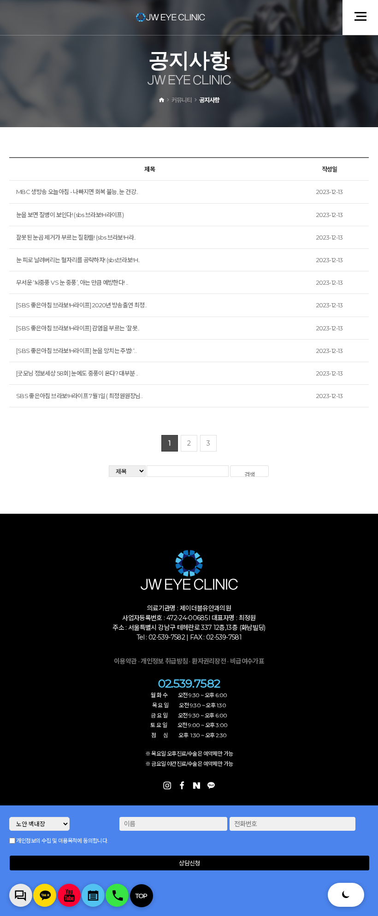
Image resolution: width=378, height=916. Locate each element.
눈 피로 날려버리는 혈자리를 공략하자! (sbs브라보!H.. (78, 260)
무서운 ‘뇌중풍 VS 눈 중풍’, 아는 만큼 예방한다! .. (72, 282)
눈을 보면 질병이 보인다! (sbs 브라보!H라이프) (70, 214)
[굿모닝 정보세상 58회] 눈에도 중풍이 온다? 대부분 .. (77, 373)
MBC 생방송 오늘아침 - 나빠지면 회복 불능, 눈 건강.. (77, 191)
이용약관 (125, 661)
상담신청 (189, 863)
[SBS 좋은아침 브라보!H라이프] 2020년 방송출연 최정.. (81, 305)
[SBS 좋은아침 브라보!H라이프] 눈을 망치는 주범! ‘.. (76, 350)
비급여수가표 (247, 661)
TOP (142, 895)
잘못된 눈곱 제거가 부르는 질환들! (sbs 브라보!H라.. (76, 237)
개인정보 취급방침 (164, 661)
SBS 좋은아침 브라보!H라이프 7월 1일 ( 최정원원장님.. (79, 395)
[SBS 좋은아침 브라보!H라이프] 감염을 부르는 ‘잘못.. (78, 328)
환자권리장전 (209, 661)
